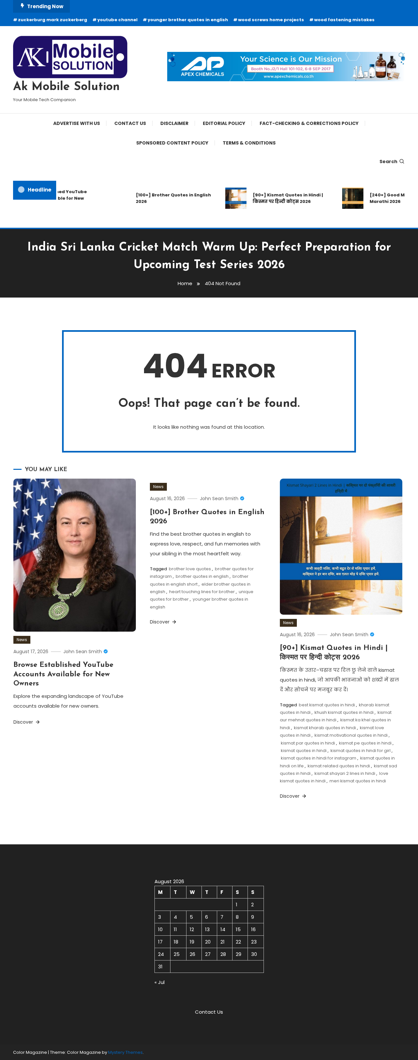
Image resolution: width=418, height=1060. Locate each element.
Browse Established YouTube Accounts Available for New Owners (63, 674)
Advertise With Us (76, 123)
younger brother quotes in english (188, 20)
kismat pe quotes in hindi (365, 743)
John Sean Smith (82, 651)
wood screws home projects (271, 20)
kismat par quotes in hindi (308, 743)
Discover (23, 722)
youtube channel (117, 20)
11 (175, 929)
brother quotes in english (202, 576)
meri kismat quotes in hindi (358, 781)
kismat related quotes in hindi (339, 766)
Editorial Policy (224, 123)
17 (160, 941)
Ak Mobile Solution (66, 87)
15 (238, 929)
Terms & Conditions (249, 143)
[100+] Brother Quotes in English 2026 (165, 198)
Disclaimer (174, 123)
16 (253, 929)
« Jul (159, 982)
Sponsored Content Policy (172, 143)
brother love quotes (190, 569)
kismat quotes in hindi (304, 750)
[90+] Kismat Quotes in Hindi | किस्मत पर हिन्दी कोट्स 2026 (280, 198)
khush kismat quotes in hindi (344, 712)
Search (388, 161)
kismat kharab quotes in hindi (325, 728)
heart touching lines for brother (202, 592)
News (22, 639)
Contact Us (130, 123)
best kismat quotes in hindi (327, 705)
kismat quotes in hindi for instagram (318, 758)
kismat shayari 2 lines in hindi (344, 773)
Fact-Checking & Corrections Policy (309, 123)
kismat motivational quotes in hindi (351, 735)
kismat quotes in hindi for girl (360, 750)
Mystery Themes (125, 1052)
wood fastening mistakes (344, 20)
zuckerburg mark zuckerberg (52, 20)
